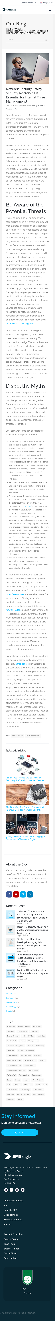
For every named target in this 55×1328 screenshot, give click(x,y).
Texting (20, 1099)
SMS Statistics (38, 1090)
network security (17, 735)
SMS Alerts (17, 1085)
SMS (8, 1085)
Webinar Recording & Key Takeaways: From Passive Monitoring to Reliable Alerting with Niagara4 (32, 959)
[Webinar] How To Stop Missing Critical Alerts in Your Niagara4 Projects (32, 973)
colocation (10, 1031)
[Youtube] (23, 1190)
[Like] (16, 109)
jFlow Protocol (26, 1055)
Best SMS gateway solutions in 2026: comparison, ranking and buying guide (32, 930)
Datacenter (34, 1031)
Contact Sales (27, 2)
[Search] (36, 2)
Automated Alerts (24, 1026)
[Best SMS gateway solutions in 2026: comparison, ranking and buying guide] (10, 930)
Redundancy (36, 1075)
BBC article (25, 506)
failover (22, 1041)
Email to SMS (11, 1041)
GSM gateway (33, 1041)
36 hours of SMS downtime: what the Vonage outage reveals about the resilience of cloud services (32, 916)
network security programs (16, 1070)
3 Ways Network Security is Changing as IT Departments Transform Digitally (27, 838)
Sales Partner (12, 1002)
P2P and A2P (11, 1075)
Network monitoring (14, 1065)
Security (26, 1080)
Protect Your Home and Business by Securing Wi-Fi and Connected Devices (25, 779)
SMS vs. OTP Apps (23, 1094)
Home (8, 29)
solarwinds (10, 1099)
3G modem (11, 1026)
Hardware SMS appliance (15, 1046)
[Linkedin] (6, 1190)
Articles (17, 29)
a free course (22, 664)
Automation (37, 1026)
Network (42, 1060)
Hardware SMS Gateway (36, 1046)
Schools (17, 1080)
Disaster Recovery (13, 1036)
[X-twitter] (17, 1190)
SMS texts (10, 1094)
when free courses (15, 594)
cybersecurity (22, 1031)
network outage (14, 610)
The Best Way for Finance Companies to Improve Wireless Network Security (25, 808)
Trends (9, 1011)
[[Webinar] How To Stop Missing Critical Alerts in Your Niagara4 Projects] (10, 973)
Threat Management (33, 735)
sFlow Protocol (37, 1080)
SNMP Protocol (38, 1094)
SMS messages (25, 1090)
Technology (11, 1007)
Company (10, 998)
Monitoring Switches (14, 1060)
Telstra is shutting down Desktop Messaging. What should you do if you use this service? (31, 944)
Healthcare (10, 1051)
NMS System (33, 1070)
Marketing (37, 1055)
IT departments (12, 1055)
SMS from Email (41, 1085)
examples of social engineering (21, 323)
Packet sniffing (24, 1075)
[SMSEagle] (9, 9)
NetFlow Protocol (30, 1060)
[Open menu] (50, 9)
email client (41, 1036)
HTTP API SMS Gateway (26, 1051)
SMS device (28, 1085)
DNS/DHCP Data (28, 1036)
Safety (9, 1080)
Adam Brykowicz (36, 106)
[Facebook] (11, 1190)
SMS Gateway (12, 1090)
